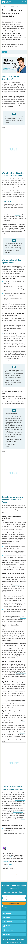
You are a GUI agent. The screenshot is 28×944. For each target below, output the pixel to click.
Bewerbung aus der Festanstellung (13, 674)
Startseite (3, 6)
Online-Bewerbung (10, 396)
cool (3, 810)
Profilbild (15, 650)
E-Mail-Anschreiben (7, 187)
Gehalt (5, 813)
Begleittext (19, 186)
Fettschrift (20, 218)
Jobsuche (9, 654)
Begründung (15, 731)
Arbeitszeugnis (15, 562)
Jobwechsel (7, 99)
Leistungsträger (22, 813)
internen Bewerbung (11, 118)
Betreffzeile (17, 204)
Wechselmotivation (21, 673)
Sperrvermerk (10, 91)
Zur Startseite (14, 875)
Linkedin (10, 864)
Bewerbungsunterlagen (17, 207)
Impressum (5, 939)
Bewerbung (8, 6)
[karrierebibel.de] (6, 2)
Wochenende (13, 621)
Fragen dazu (16, 717)
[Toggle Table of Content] (14, 52)
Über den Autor (7, 852)
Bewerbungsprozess (20, 799)
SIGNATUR (7, 446)
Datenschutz (12, 939)
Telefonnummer (10, 436)
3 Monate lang (14, 695)
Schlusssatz (17, 214)
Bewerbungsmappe (19, 801)
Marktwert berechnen (18, 811)
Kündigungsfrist (9, 702)
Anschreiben (18, 182)
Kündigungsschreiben (16, 676)
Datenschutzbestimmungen (14, 905)
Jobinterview (13, 616)
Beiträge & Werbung (20, 939)
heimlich (19, 84)
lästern (20, 727)
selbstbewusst (9, 810)
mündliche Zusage (12, 686)
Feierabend (12, 657)
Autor (11, 856)
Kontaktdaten (7, 798)
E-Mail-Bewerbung (6, 186)
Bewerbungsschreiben (13, 89)
